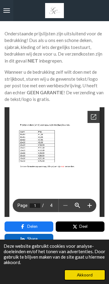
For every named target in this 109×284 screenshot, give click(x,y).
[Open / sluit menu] (6, 10)
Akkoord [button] (85, 275)
